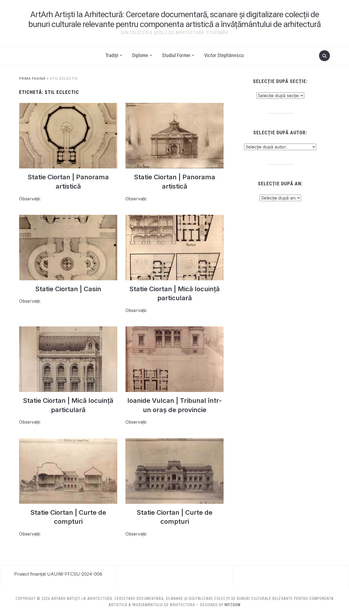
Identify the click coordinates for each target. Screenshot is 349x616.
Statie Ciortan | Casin (68, 289)
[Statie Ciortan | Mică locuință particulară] (174, 218)
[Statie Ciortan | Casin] (68, 218)
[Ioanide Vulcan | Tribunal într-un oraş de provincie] (174, 329)
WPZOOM (232, 605)
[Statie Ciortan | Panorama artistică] (68, 106)
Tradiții (111, 55)
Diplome (140, 55)
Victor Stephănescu (224, 55)
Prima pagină (32, 78)
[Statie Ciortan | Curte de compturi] (68, 441)
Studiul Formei (176, 55)
